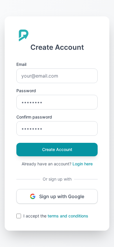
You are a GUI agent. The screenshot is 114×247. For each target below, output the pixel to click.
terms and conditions (68, 215)
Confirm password (34, 116)
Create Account (57, 149)
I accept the (55, 215)
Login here (82, 163)
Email (21, 64)
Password (26, 90)
